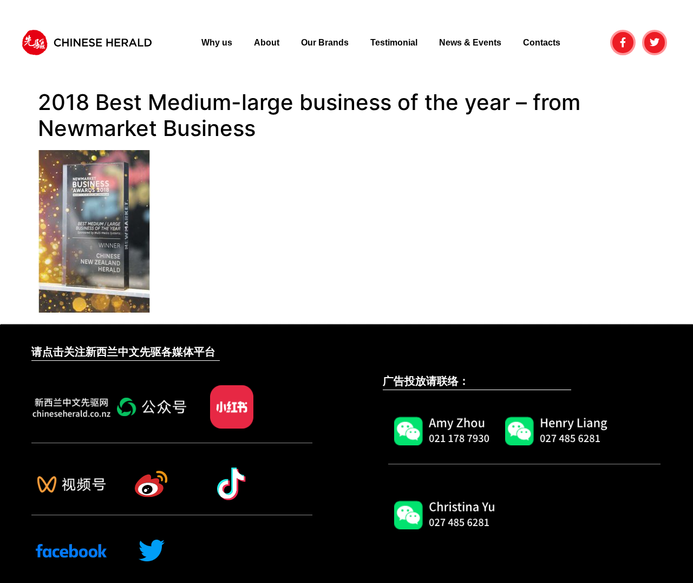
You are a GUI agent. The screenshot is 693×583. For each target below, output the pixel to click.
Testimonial (393, 42)
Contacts (541, 42)
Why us (216, 42)
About (266, 42)
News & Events (470, 42)
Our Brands (325, 42)
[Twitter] (655, 42)
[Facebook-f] (623, 42)
